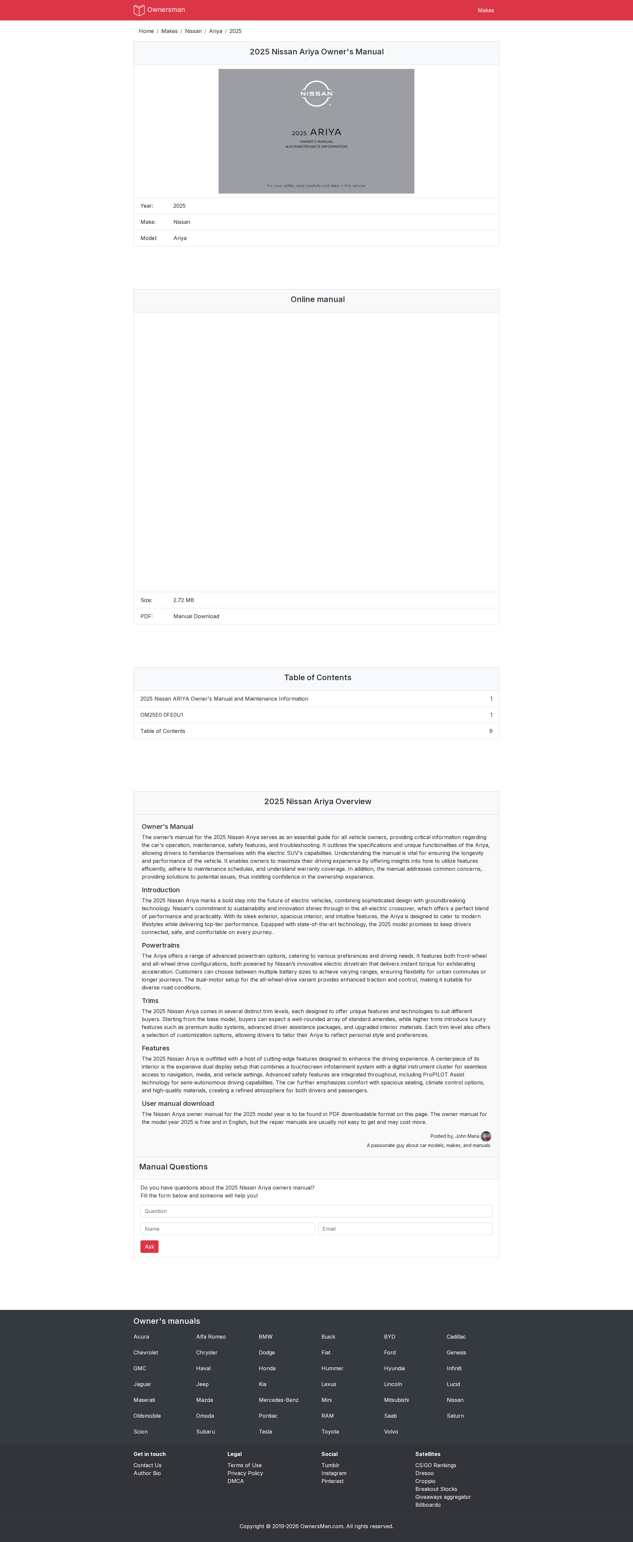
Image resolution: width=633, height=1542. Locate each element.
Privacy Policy (245, 1473)
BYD (389, 1336)
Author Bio (147, 1473)
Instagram (334, 1473)
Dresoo (424, 1473)
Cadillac (456, 1336)
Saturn (455, 1415)
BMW (266, 1336)
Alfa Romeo (211, 1336)
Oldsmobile (147, 1415)
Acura (141, 1336)
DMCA (235, 1481)
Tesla (265, 1431)
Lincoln (393, 1384)
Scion (141, 1431)
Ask (149, 1246)
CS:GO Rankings (435, 1465)
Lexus (328, 1384)
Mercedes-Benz (279, 1400)
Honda (267, 1368)
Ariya (215, 31)
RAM (327, 1415)
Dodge (267, 1352)
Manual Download (196, 616)
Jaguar (142, 1384)
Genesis (456, 1352)
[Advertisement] (316, 268)
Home (146, 31)
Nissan (193, 31)
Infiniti (454, 1368)
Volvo (391, 1431)
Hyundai (394, 1368)
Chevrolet (146, 1352)
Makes (486, 10)
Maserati (144, 1400)
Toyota (330, 1431)
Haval (203, 1368)
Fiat (325, 1352)
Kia (262, 1384)
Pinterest (332, 1481)
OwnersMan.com (321, 1526)
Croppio (425, 1481)
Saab (390, 1415)
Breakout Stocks (436, 1489)
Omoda (205, 1415)
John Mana (468, 1136)
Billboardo (428, 1504)
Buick (328, 1336)
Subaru (205, 1431)
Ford (390, 1352)
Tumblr (330, 1465)
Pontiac (268, 1415)
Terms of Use (244, 1465)
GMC (140, 1368)
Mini (326, 1400)
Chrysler (207, 1352)
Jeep (202, 1384)
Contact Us (148, 1465)
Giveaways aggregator (443, 1497)
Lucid (453, 1384)
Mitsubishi (396, 1400)
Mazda (204, 1400)
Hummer (332, 1368)
